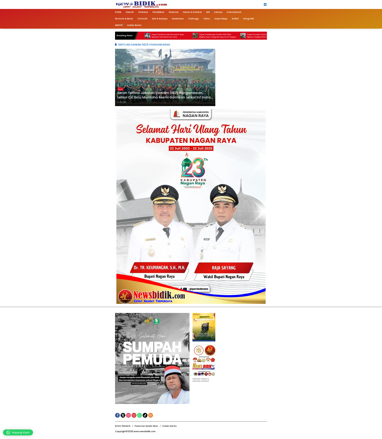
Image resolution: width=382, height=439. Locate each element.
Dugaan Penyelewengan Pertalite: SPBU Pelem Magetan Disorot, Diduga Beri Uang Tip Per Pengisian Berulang (194, 35)
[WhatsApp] (139, 415)
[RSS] (150, 415)
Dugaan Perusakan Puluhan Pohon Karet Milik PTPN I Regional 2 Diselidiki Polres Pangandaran (242, 35)
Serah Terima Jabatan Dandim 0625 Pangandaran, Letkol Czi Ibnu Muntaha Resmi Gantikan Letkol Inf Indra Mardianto (164, 95)
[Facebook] (117, 415)
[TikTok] (145, 415)
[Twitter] (123, 415)
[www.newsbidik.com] (141, 4)
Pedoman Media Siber (146, 426)
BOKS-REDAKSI (122, 426)
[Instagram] (128, 415)
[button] (18, 432)
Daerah (120, 89)
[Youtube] (134, 415)
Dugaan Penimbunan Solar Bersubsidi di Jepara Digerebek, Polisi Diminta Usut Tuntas (145, 35)
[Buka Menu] (265, 4)
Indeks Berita (169, 426)
